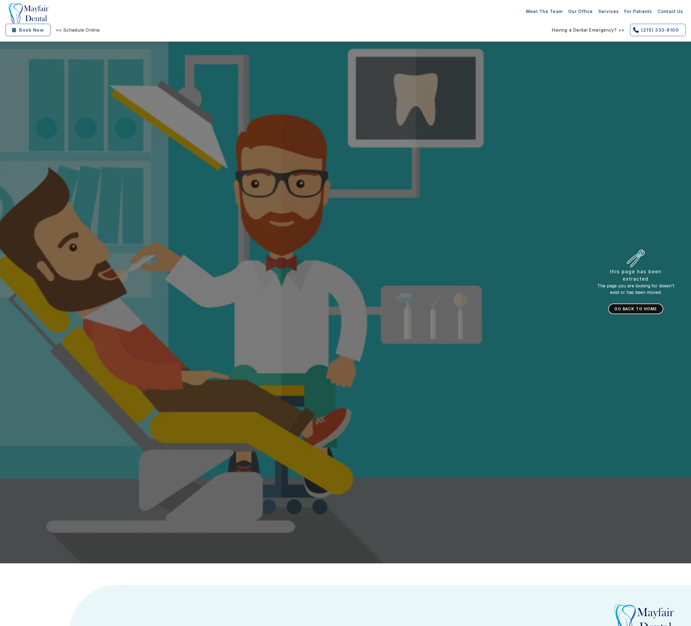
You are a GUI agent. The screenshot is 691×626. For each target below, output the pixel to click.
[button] (609, 11)
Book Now (28, 30)
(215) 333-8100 (660, 30)
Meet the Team (544, 11)
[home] (28, 13)
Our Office (580, 11)
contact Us (670, 11)
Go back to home (635, 309)
